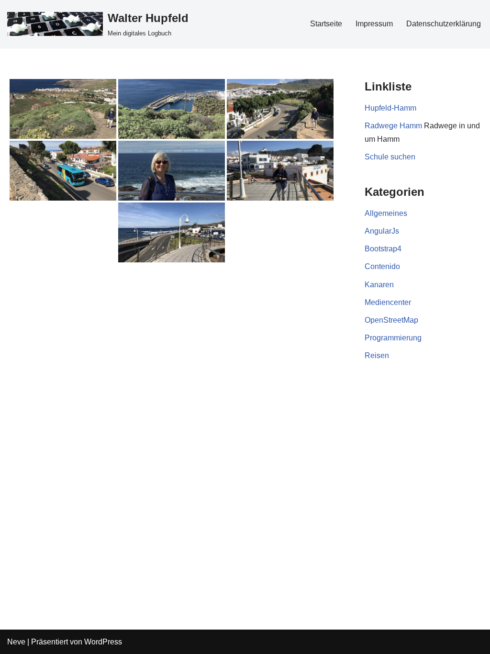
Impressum (374, 24)
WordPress (103, 642)
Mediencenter (388, 302)
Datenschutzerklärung (443, 24)
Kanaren (379, 285)
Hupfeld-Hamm (390, 108)
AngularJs (382, 231)
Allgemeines (386, 213)
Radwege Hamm (393, 126)
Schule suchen (390, 157)
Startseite (326, 24)
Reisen (377, 355)
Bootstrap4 (383, 249)
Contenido (382, 266)
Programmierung (393, 338)
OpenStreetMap (391, 320)
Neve (16, 642)
